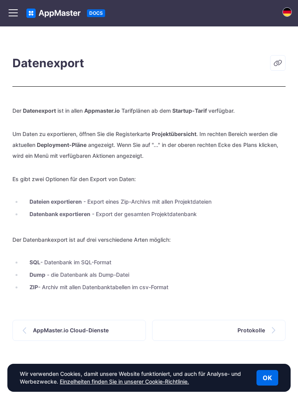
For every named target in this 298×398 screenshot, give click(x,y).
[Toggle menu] (13, 13)
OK (267, 378)
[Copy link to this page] (278, 63)
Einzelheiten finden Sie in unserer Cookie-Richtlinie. (124, 381)
